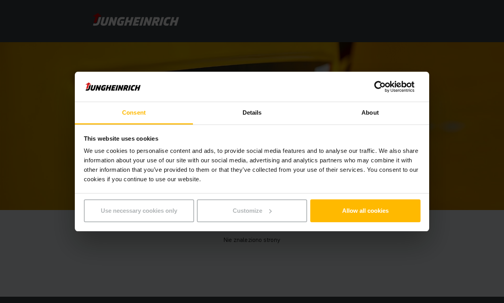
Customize (247, 210)
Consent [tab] (134, 112)
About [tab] (370, 112)
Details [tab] (252, 112)
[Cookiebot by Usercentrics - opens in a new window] (386, 87)
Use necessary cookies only (139, 210)
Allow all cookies (365, 210)
